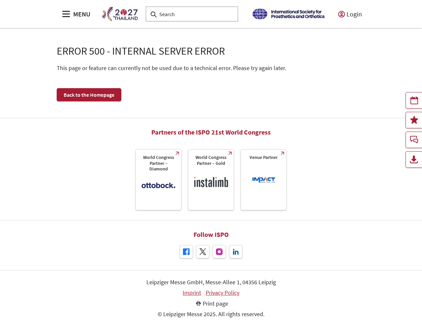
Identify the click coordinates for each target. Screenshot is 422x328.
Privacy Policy (222, 292)
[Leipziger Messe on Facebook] (186, 251)
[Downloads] (414, 159)
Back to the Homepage (89, 94)
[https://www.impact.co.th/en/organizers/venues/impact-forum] (263, 180)
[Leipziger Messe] (288, 14)
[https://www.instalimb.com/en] (210, 180)
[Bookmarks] (414, 120)
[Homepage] (119, 14)
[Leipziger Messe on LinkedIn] (235, 251)
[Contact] (414, 140)
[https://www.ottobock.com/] (158, 180)
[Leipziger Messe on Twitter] (202, 251)
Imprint (192, 292)
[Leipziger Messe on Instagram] (219, 251)
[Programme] (414, 100)
